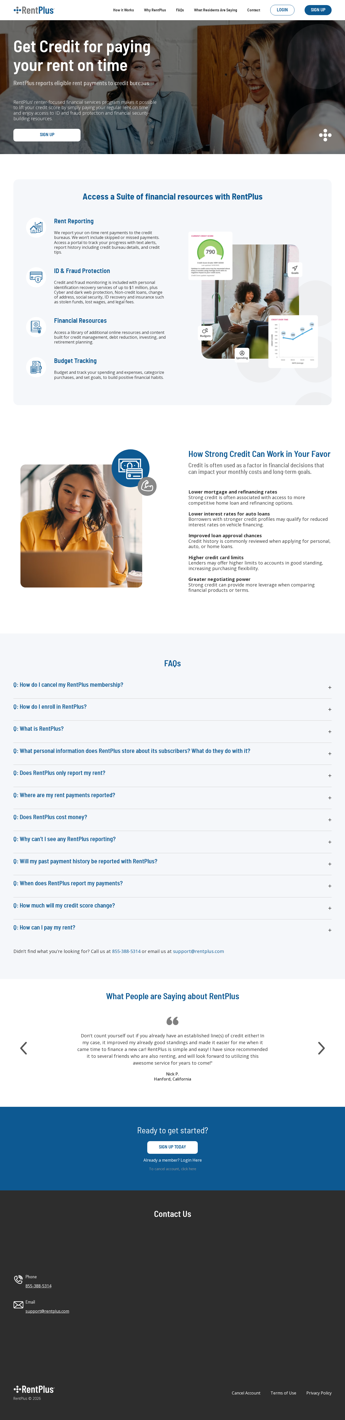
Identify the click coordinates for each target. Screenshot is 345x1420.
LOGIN (282, 10)
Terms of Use (283, 1392)
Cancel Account (246, 1392)
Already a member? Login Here (172, 1160)
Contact (253, 10)
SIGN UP (318, 10)
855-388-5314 (126, 951)
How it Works (123, 10)
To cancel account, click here (172, 1168)
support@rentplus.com (198, 951)
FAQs (180, 10)
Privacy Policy (319, 1392)
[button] (172, 687)
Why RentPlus (155, 10)
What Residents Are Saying (215, 10)
